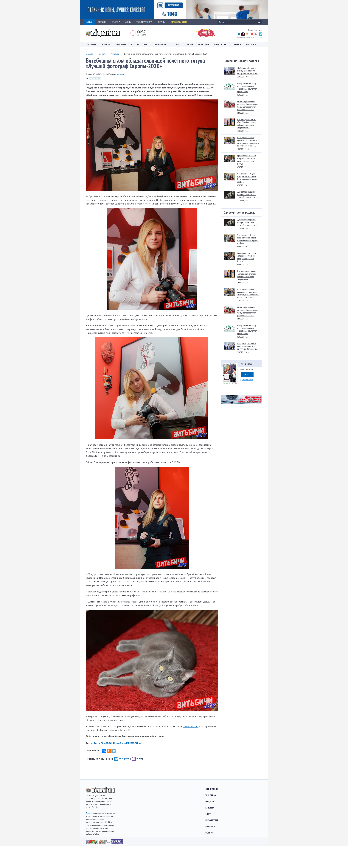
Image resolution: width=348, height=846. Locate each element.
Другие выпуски (246, 379)
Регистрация (258, 30)
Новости (102, 53)
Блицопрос (251, 44)
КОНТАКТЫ (161, 22)
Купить (247, 374)
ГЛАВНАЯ (89, 22)
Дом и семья (203, 44)
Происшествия (161, 44)
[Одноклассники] (109, 751)
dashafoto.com (190, 726)
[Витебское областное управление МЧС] (117, 843)
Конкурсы (236, 44)
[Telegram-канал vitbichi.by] (260, 35)
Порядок (89, 813)
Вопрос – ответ (220, 44)
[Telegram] (113, 751)
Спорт (147, 44)
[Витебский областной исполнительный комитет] (104, 843)
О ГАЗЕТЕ (115, 22)
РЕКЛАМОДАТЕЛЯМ (143, 22)
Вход (250, 30)
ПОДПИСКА (102, 22)
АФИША (128, 22)
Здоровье (189, 44)
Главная (89, 53)
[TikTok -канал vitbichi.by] (243, 35)
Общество (106, 44)
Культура (135, 44)
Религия (176, 44)
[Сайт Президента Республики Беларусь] (92, 843)
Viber (139, 758)
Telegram (124, 758)
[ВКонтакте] (104, 751)
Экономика (121, 44)
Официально (91, 44)
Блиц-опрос (211, 826)
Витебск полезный (179, 22)
